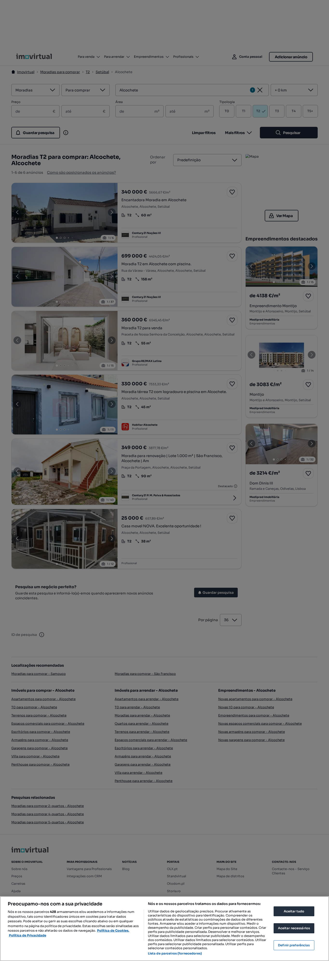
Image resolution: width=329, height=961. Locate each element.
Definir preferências (294, 945)
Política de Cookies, (113, 931)
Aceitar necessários (294, 928)
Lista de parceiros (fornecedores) (175, 953)
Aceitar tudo (294, 911)
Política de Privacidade (27, 935)
